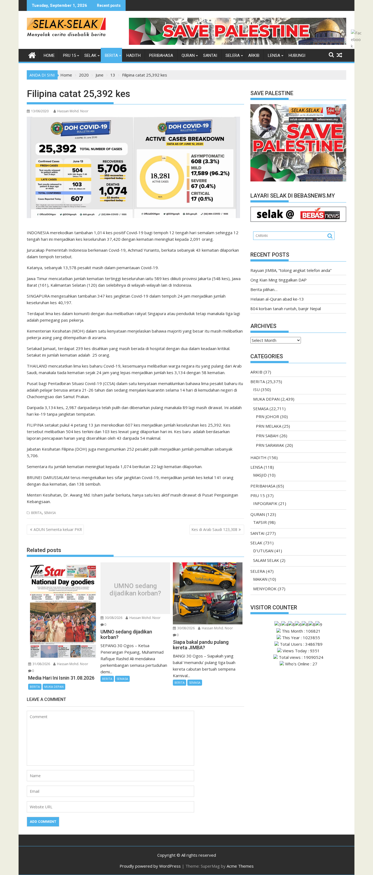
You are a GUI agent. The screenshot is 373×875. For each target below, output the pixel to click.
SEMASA (50, 512)
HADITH (133, 55)
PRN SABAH (267, 435)
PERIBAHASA (161, 55)
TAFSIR (260, 522)
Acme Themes (240, 866)
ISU (256, 389)
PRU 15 (69, 55)
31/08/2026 (41, 664)
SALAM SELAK (266, 560)
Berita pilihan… (263, 289)
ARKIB (253, 55)
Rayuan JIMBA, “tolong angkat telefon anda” (290, 270)
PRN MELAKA (268, 426)
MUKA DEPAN (54, 687)
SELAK (90, 55)
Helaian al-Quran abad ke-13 (277, 299)
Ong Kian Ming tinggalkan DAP (278, 280)
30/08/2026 (113, 617)
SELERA (233, 55)
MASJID (260, 475)
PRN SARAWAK (270, 445)
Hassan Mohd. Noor (72, 111)
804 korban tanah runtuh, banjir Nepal (285, 308)
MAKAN (260, 579)
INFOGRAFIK (265, 503)
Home (49, 55)
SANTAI (210, 55)
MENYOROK (265, 588)
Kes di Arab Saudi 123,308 (214, 529)
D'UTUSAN (263, 550)
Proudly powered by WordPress (150, 866)
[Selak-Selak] (32, 54)
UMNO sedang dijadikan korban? (135, 589)
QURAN (188, 55)
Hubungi (297, 55)
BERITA (111, 55)
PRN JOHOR (267, 416)
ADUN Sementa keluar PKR (58, 529)
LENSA (274, 55)
